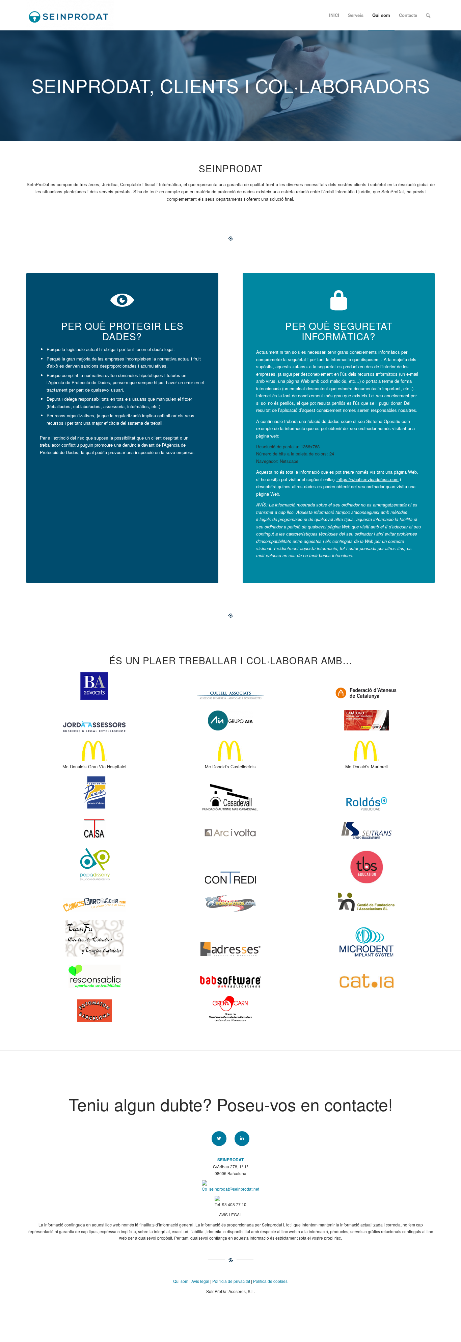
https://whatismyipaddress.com (367, 479)
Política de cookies (270, 1281)
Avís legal (200, 1281)
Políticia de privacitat (231, 1281)
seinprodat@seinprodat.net (234, 1189)
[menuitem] (334, 15)
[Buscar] (428, 15)
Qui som (180, 1281)
